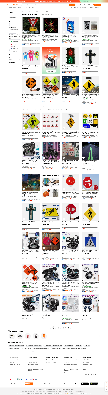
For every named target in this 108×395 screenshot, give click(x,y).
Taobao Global (59, 389)
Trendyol (67, 389)
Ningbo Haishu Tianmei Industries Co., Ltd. (30, 99)
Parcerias (84, 369)
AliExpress (36, 389)
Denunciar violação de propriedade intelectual (71, 370)
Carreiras (11, 366)
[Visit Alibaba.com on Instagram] (91, 374)
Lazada (54, 389)
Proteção (28, 11)
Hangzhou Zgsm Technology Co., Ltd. (69, 71)
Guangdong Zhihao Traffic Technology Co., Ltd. (90, 169)
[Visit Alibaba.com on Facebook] (83, 374)
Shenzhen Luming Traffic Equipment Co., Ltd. (31, 43)
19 (68, 327)
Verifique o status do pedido (88, 364)
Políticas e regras (31, 372)
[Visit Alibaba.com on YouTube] (93, 374)
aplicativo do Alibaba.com (74, 383)
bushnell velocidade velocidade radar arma (41, 348)
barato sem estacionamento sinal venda (35, 345)
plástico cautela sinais (53, 109)
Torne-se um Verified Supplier (88, 366)
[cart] (85, 4)
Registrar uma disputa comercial (70, 364)
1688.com (41, 389)
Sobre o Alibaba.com (14, 357)
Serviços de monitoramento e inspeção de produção (35, 370)
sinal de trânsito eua (69, 345)
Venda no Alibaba (86, 359)
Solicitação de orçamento (51, 362)
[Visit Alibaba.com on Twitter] (88, 374)
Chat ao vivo (66, 362)
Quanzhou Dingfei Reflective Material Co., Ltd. (90, 43)
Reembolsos (66, 366)
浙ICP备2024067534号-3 (86, 393)
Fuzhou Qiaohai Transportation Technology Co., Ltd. (70, 136)
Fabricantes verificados (50, 359)
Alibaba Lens (16, 383)
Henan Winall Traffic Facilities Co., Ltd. (89, 102)
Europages (72, 389)
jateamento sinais (27, 109)
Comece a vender (86, 362)
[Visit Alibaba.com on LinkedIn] (86, 374)
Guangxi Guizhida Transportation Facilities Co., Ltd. (90, 136)
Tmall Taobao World (48, 389)
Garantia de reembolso (32, 362)
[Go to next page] (71, 327)
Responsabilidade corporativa (15, 364)
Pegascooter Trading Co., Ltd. (48, 167)
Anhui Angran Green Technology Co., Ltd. (50, 99)
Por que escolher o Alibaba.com (16, 359)
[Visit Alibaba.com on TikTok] (96, 374)
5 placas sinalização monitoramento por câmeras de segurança (74, 348)
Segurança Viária (35, 11)
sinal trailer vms (79, 345)
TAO (64, 389)
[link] (106, 383)
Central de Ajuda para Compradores (71, 359)
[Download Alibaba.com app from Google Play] (94, 383)
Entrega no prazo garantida (33, 364)
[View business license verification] (65, 393)
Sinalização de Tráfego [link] (44, 11)
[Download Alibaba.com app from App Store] (85, 383)
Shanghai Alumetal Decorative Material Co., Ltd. (70, 167)
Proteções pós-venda (32, 366)
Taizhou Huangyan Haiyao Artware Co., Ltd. (90, 71)
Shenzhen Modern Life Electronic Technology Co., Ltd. (31, 167)
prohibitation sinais (56, 348)
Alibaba (23, 11)
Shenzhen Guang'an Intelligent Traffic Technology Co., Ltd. (70, 41)
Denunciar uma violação (69, 372)
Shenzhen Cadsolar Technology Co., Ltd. (30, 138)
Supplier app (49, 383)
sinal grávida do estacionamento (39, 109)
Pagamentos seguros (32, 359)
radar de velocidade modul (14, 348)
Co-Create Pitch (13, 362)
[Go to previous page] (51, 327)
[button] (67, 5)
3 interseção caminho (27, 348)
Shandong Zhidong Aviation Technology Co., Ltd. (51, 136)
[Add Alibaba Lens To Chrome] (29, 383)
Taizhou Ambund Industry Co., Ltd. (48, 40)
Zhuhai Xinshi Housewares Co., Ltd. (29, 72)
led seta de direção (63, 109)
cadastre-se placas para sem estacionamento (54, 345)
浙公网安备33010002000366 (74, 393)
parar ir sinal (88, 345)
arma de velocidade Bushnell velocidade (17, 345)
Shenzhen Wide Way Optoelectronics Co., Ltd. (31, 199)
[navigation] (14, 170)
